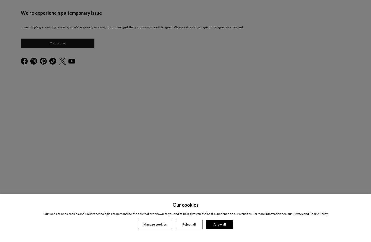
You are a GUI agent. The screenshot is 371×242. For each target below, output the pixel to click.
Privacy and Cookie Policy (310, 214)
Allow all (220, 224)
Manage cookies (155, 224)
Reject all (189, 224)
